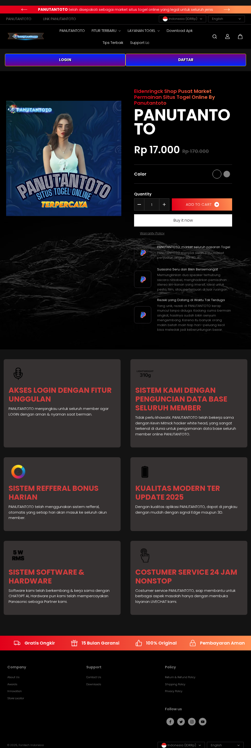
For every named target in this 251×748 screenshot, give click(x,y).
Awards (12, 684)
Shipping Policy (175, 684)
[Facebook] (170, 721)
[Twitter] (181, 721)
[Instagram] (192, 721)
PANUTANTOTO (18, 18)
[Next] (227, 9)
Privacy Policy (173, 691)
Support (93, 667)
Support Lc (139, 42)
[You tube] (202, 721)
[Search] (214, 36)
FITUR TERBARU (104, 30)
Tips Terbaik (113, 42)
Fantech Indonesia (31, 745)
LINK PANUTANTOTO (59, 18)
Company (16, 667)
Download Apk (180, 30)
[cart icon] (240, 36)
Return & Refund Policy (180, 677)
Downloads (93, 684)
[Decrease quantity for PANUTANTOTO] (139, 204)
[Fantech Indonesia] (25, 36)
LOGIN (65, 59)
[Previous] (24, 9)
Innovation (14, 691)
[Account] (227, 36)
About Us (13, 677)
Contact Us (93, 677)
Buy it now (183, 220)
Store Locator (15, 698)
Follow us (173, 709)
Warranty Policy (152, 233)
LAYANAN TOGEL (142, 30)
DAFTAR (185, 59)
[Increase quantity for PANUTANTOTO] (164, 204)
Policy (170, 667)
